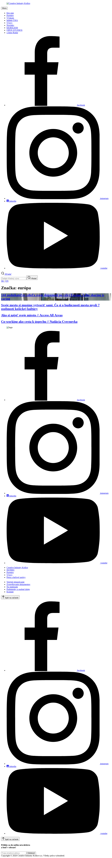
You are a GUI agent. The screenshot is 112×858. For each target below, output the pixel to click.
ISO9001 (10, 570)
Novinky (10, 25)
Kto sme (10, 13)
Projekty (10, 15)
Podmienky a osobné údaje (18, 589)
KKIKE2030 (12, 28)
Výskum (10, 18)
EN (6, 281)
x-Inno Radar (12, 32)
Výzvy (9, 23)
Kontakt (10, 592)
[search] (13, 278)
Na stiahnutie (12, 587)
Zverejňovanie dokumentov (18, 584)
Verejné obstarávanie (15, 582)
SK (3, 281)
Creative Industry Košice (17, 567)
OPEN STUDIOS (14, 30)
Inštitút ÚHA (12, 20)
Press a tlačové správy (16, 577)
